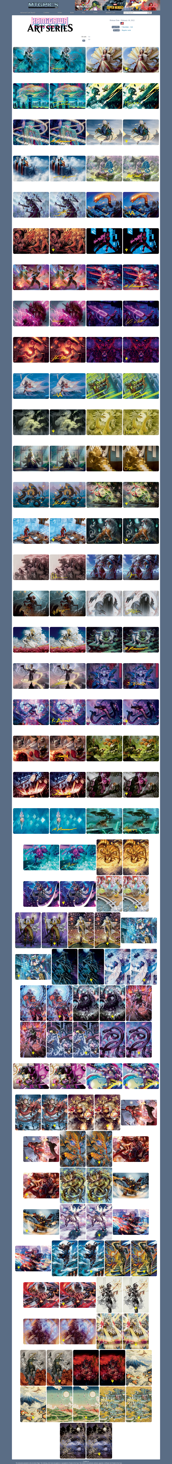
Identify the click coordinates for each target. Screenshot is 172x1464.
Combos (46, 13)
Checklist (125, 27)
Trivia (95, 13)
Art (131, 27)
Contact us (86, 1461)
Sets (83, 13)
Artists (60, 13)
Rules (72, 13)
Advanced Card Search (27, 13)
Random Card (110, 13)
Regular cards (126, 30)
